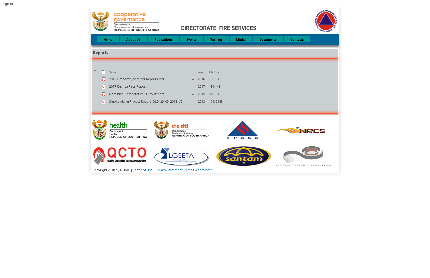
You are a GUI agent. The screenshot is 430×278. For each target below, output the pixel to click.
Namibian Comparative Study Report (136, 94)
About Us (133, 39)
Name (112, 72)
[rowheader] (96, 79)
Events (191, 39)
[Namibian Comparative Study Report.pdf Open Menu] (192, 94)
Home (107, 39)
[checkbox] (95, 72)
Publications (163, 39)
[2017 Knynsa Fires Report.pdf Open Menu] (192, 87)
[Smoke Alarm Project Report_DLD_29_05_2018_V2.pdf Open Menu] (192, 102)
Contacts (297, 39)
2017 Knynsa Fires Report (128, 86)
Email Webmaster (199, 170)
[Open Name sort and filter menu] (111, 74)
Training (216, 39)
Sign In (8, 3)
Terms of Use (143, 170)
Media (240, 39)
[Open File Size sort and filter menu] (211, 74)
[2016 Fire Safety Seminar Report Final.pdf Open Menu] (192, 79)
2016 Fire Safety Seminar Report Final (136, 79)
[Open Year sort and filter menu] (200, 74)
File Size (214, 72)
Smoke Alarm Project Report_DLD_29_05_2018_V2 (145, 101)
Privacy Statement (169, 170)
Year (200, 72)
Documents (267, 39)
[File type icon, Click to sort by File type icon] (104, 73)
